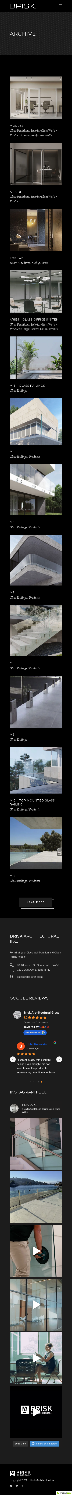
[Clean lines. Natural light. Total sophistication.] (36, 1305)
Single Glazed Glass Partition (40, 329)
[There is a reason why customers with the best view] (36, 1197)
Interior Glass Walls (43, 130)
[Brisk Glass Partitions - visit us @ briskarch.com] (36, 1412)
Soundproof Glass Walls (37, 135)
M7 (12, 592)
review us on (33, 1032)
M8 (12, 663)
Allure (16, 191)
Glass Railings (18, 390)
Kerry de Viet (35, 1044)
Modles (16, 125)
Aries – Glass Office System (34, 319)
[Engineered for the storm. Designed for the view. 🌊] (36, 1144)
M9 (12, 734)
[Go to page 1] (33, 1082)
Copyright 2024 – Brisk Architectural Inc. (33, 1480)
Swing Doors (40, 263)
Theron (17, 257)
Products (15, 135)
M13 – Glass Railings (27, 385)
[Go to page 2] (35, 1081)
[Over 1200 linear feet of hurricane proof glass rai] (36, 1251)
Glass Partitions (19, 130)
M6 (12, 522)
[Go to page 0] (30, 1082)
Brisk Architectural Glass (41, 1012)
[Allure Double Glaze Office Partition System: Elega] (36, 1358)
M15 (13, 875)
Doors (13, 263)
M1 (12, 451)
